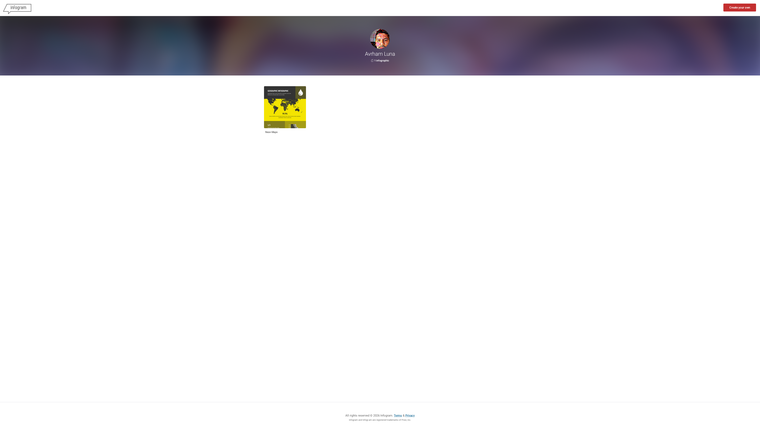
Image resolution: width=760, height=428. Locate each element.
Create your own (739, 7)
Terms (398, 415)
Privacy (410, 415)
